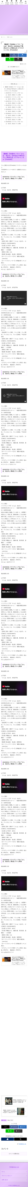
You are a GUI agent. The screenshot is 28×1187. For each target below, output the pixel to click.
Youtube (4, 1120)
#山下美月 (11, 1120)
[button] (18, 59)
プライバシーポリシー (7, 1175)
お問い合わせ (5, 1179)
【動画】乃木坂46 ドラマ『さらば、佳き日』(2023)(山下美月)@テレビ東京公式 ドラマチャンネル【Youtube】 (14, 88)
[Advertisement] (14, 19)
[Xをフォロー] (20, 1139)
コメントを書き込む (14, 1153)
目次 (12, 84)
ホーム (3, 1171)
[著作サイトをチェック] (7, 1139)
